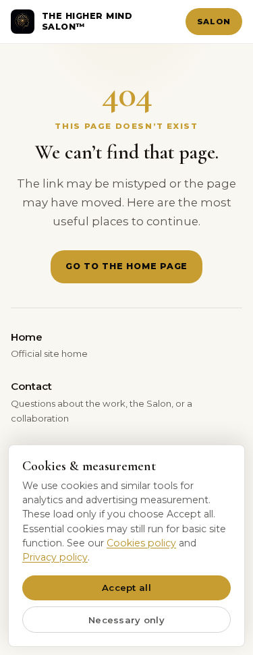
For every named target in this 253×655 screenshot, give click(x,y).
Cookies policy (141, 543)
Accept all (126, 587)
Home (49, 345)
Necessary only (126, 620)
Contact (101, 401)
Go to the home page (126, 266)
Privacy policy (55, 557)
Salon (214, 21)
